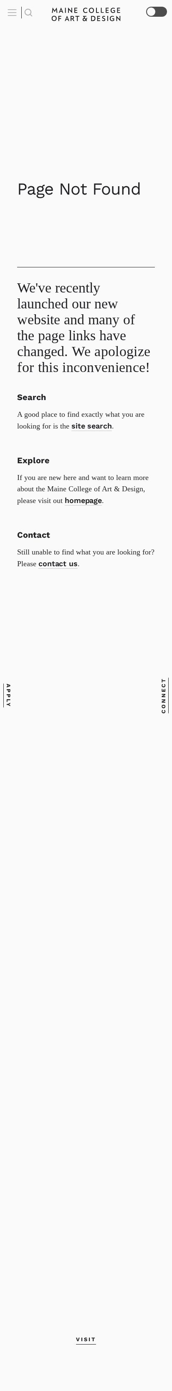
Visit (86, 1339)
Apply (8, 696)
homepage (83, 500)
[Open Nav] (13, 12)
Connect (163, 695)
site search (91, 425)
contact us (58, 563)
